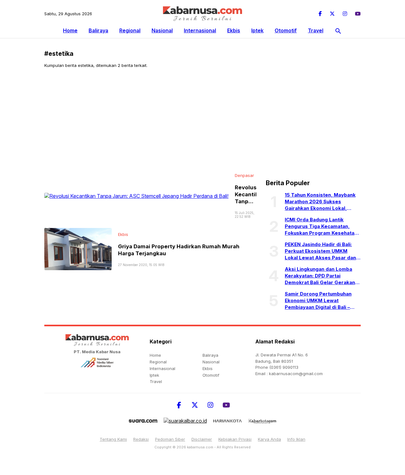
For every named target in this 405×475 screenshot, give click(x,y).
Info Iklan (296, 439)
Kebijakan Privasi (235, 439)
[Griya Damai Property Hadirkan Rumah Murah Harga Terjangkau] (78, 248)
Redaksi (141, 439)
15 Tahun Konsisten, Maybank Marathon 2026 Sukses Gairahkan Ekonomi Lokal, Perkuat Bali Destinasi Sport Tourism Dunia (320, 201)
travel (315, 30)
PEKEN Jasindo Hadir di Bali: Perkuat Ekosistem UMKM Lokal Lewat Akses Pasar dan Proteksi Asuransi (320, 251)
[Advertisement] (202, 120)
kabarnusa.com (200, 447)
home (155, 355)
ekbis (233, 30)
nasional (162, 30)
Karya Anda (269, 439)
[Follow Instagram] (345, 13)
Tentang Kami (113, 439)
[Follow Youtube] (358, 13)
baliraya (98, 30)
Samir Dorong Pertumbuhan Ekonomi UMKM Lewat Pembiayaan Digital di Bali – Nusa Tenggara (318, 300)
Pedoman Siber (170, 439)
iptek (257, 30)
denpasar (244, 175)
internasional (200, 30)
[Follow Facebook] (320, 13)
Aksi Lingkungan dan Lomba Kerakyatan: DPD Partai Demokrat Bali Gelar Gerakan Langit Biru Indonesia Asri (320, 276)
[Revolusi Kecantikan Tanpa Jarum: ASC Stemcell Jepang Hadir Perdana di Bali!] (136, 195)
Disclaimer (201, 439)
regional (129, 30)
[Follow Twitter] (332, 13)
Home (70, 30)
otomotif (286, 30)
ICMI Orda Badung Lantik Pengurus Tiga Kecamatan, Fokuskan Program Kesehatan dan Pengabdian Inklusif (321, 226)
